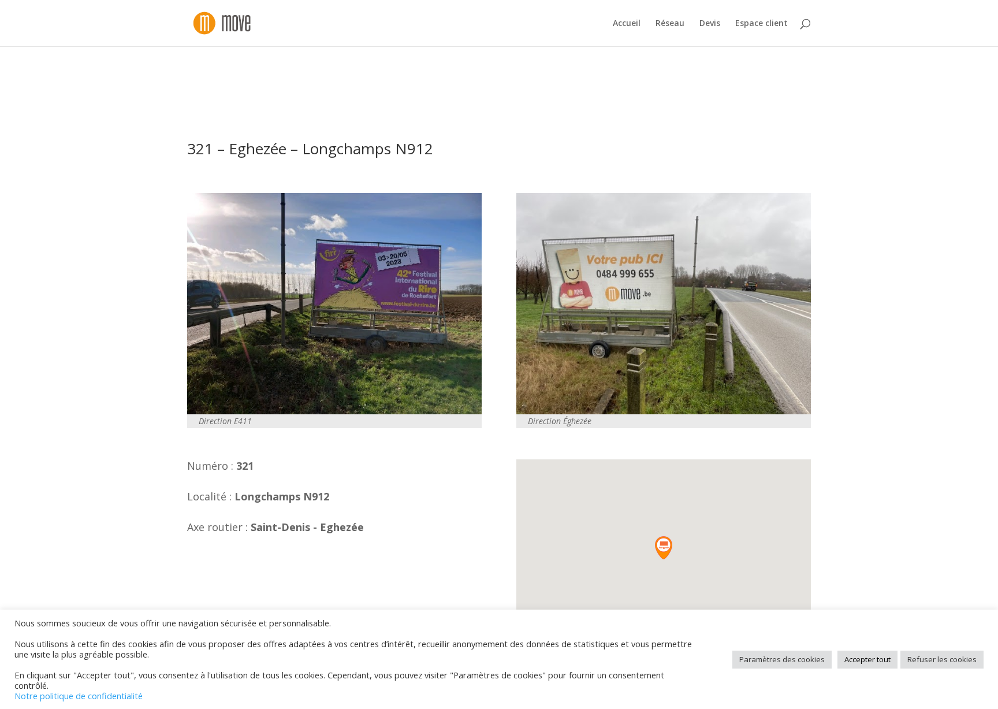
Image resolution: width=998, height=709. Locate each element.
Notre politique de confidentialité (78, 695)
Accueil (626, 23)
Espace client (761, 23)
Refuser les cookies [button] (942, 659)
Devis (709, 23)
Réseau (670, 23)
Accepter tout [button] (867, 659)
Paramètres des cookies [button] (782, 659)
